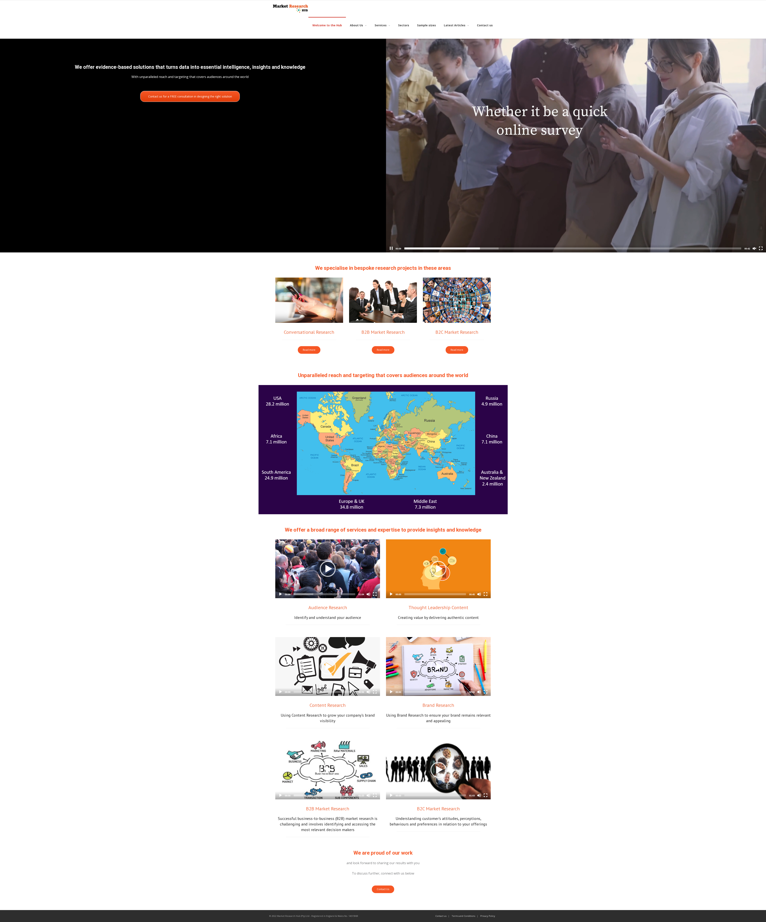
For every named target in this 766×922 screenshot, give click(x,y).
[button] (328, 569)
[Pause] (391, 248)
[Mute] (368, 594)
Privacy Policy (487, 915)
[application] (576, 145)
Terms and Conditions (463, 915)
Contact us (440, 915)
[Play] (280, 594)
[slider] (572, 248)
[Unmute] (754, 248)
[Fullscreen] (761, 248)
